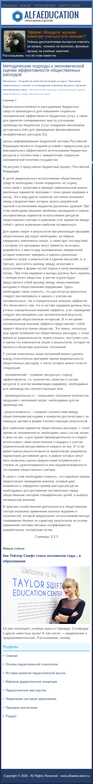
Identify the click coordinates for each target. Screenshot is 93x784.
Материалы (9, 81)
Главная (9, 6)
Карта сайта (69, 6)
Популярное (45, 6)
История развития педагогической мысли (35, 673)
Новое (25, 6)
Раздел (11, 716)
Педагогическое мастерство (26, 690)
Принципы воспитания (21, 707)
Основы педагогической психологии (32, 664)
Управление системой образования (31, 699)
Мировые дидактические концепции (31, 681)
